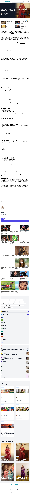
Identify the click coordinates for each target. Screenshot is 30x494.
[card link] (27, 349)
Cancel (7, 218)
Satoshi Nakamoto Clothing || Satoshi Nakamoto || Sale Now (10, 367)
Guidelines (11, 486)
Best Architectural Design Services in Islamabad (9, 354)
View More (15, 220)
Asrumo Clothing (5, 13)
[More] (28, 14)
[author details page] (1, 14)
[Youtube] (14, 489)
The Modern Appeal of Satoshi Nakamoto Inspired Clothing (10, 372)
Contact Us (6, 486)
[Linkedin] (19, 489)
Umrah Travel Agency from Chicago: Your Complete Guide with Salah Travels (12, 359)
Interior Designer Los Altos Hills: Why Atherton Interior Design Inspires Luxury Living (12, 363)
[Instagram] (17, 489)
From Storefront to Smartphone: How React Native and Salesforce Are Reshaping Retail (12, 377)
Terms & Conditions (22, 486)
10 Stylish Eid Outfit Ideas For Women (8, 118)
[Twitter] (12, 489)
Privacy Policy (16, 486)
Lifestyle (3, 421)
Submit (3, 218)
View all (28, 297)
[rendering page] (5, 2)
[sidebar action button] (28, 2)
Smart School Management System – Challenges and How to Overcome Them (12, 350)
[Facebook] (10, 489)
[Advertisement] (15, 194)
